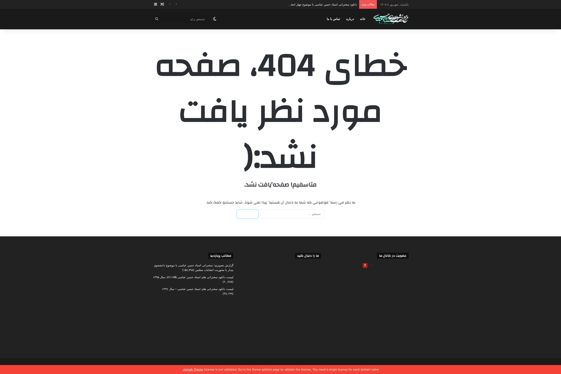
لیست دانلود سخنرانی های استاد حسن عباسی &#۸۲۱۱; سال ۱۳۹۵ (193, 277)
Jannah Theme (193, 369)
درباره (350, 19)
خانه (363, 19)
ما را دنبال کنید (308, 256)
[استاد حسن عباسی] (391, 19)
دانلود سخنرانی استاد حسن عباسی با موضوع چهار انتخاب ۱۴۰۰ (318, 4)
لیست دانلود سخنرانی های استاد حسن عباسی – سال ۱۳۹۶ (197, 289)
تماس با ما (333, 19)
